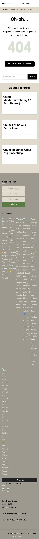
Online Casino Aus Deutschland (14, 126)
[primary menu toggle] (3, 3)
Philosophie (13, 199)
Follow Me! (20, 480)
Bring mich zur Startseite (19, 64)
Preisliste (13, 204)
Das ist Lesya (13, 188)
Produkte (13, 194)
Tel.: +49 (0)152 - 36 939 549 (14, 520)
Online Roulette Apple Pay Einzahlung (17, 151)
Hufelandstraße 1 (9, 507)
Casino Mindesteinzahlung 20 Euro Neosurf (17, 100)
